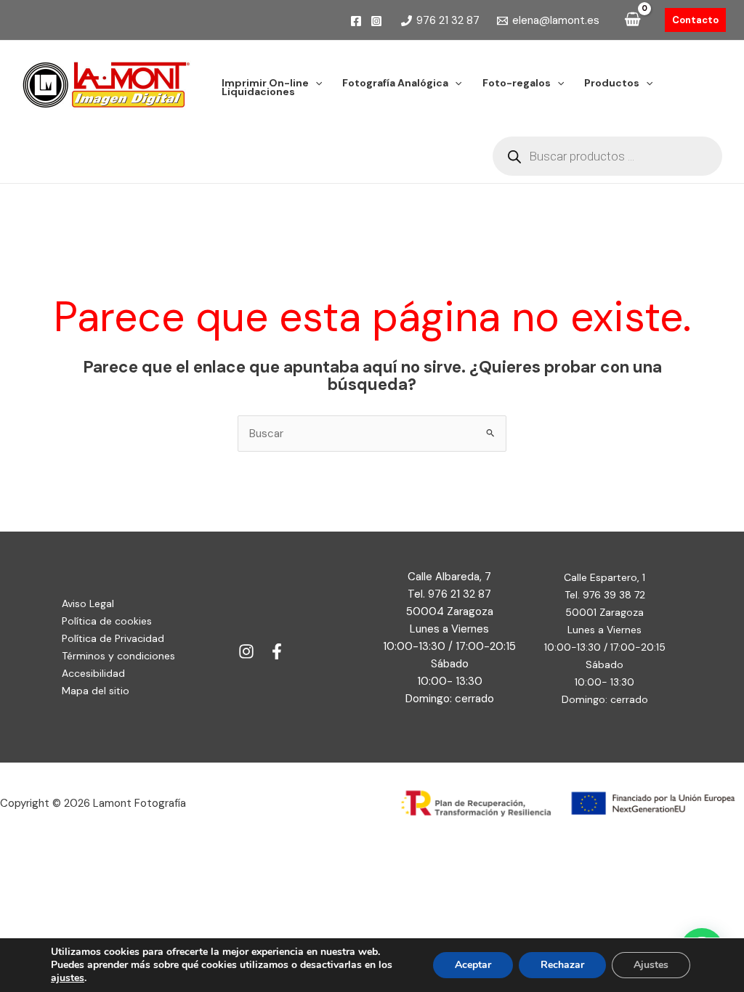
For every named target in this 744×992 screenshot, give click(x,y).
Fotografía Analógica (395, 83)
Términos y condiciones (118, 655)
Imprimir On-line (265, 83)
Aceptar (473, 965)
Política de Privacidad (113, 638)
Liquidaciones (258, 92)
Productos (611, 83)
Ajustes (651, 965)
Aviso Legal (88, 603)
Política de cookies (107, 620)
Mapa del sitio (95, 690)
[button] (695, 20)
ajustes (67, 978)
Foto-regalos (516, 83)
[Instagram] (376, 21)
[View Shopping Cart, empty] (632, 20)
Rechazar (562, 965)
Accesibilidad (93, 673)
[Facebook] (356, 21)
